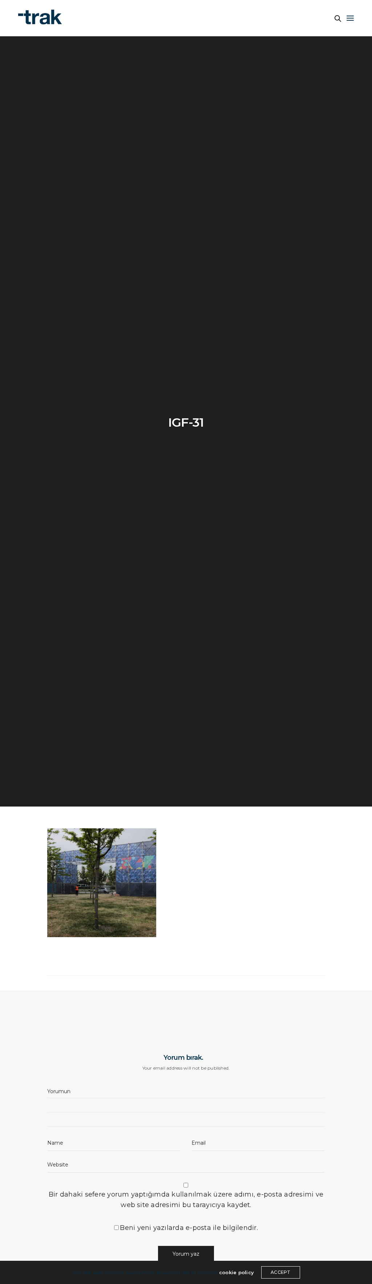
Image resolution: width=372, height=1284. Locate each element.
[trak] (43, 18)
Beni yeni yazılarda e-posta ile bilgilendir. (189, 1228)
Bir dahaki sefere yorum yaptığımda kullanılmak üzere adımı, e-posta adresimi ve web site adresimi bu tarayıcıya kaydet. (186, 1199)
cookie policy (236, 1272)
